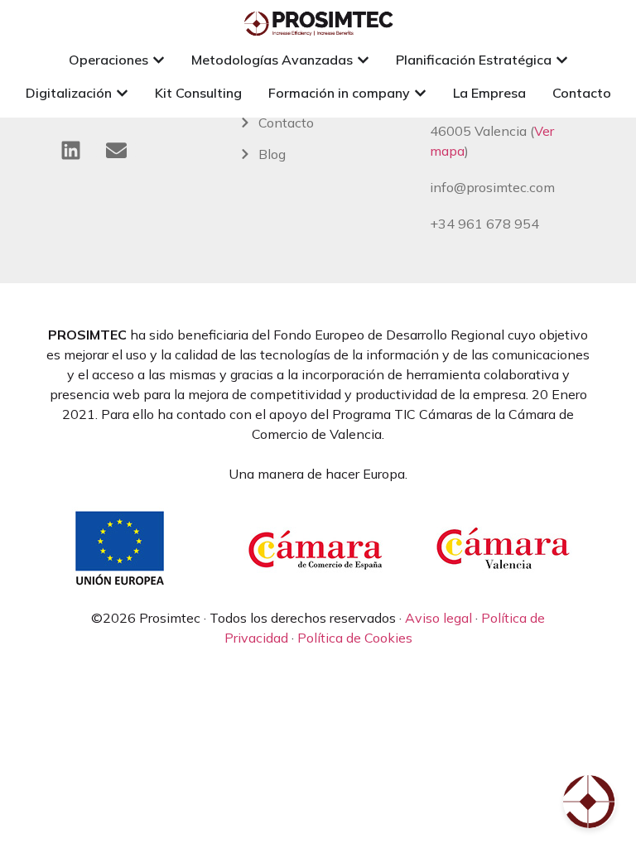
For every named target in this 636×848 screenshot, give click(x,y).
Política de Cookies (354, 637)
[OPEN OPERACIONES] (158, 60)
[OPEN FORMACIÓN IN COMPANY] (420, 93)
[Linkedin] (70, 150)
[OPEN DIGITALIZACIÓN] (122, 93)
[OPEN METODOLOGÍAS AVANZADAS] (363, 60)
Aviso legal (438, 618)
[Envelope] (116, 150)
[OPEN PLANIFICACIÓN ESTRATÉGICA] (562, 60)
